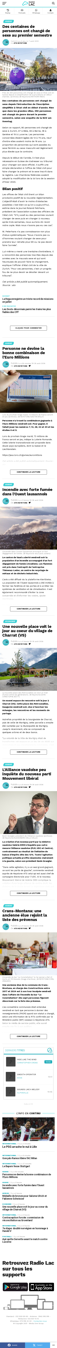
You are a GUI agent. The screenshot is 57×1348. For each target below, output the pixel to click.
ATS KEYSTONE (20, 43)
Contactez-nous (40, 1321)
